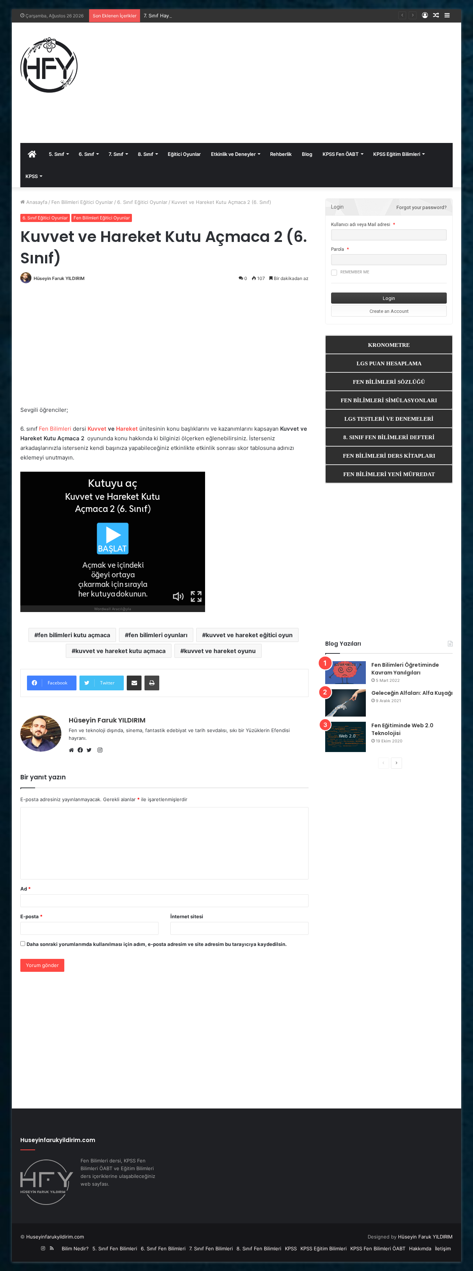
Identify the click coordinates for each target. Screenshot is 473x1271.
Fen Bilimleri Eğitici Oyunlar (82, 202)
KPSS (31, 176)
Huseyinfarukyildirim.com (55, 1237)
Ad (25, 889)
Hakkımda (420, 1248)
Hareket (127, 428)
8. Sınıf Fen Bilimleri (258, 1248)
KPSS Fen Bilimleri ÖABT (377, 1248)
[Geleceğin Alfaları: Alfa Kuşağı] (345, 703)
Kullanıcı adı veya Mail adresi (360, 224)
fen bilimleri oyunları (158, 635)
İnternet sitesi (186, 916)
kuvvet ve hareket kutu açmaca (120, 651)
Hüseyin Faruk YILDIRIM (59, 278)
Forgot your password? (422, 207)
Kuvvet (97, 428)
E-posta (31, 916)
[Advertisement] (320, 81)
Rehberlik (281, 154)
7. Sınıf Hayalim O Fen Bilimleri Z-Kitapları (190, 15)
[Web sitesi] (73, 750)
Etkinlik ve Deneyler (233, 154)
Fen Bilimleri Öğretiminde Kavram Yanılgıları (405, 668)
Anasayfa (36, 202)
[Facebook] (82, 750)
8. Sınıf (145, 154)
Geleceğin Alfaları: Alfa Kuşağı (412, 693)
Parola (337, 249)
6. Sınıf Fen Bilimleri (163, 1248)
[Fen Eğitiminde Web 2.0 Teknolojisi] (345, 737)
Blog (307, 154)
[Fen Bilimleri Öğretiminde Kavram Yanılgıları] (345, 672)
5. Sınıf (56, 154)
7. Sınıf (116, 154)
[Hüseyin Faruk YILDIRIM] (49, 65)
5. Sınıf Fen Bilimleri (114, 1248)
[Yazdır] (151, 683)
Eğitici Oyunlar (184, 154)
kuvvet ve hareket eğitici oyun (249, 635)
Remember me (354, 272)
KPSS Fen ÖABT (341, 154)
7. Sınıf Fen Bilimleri (211, 1248)
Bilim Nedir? (75, 1248)
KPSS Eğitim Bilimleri (396, 154)
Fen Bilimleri (55, 428)
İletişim (443, 1248)
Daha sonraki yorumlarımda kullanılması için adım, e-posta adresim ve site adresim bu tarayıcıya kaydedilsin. (157, 944)
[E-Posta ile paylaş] (134, 683)
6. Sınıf (86, 154)
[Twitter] (90, 750)
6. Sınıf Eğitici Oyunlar (142, 202)
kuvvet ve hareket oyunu (220, 651)
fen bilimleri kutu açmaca (74, 635)
